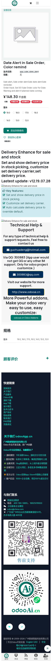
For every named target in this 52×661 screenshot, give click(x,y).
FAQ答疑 (7, 421)
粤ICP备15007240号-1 (26, 645)
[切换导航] (37, 3)
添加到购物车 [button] (17, 130)
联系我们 (7, 418)
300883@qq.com (27, 274)
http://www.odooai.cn (26, 292)
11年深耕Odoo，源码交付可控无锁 (31, 455)
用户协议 (7, 412)
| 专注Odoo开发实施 (16, 642)
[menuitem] (32, 642)
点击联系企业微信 (15, 506)
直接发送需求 (13, 500)
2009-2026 (19, 638)
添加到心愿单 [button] (14, 137)
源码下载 (7, 400)
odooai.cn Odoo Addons (26, 317)
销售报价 (7, 141)
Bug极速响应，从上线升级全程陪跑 (31, 463)
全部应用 (7, 10)
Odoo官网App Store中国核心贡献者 (32, 474)
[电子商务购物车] (30, 3)
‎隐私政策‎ (7, 415)
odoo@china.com (15, 509)
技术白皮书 (8, 409)
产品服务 (7, 394)
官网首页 (7, 388)
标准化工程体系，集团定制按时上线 (31, 459)
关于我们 (7, 391)
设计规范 (7, 406)
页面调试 (7, 424)
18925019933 (36, 503)
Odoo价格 (8, 397)
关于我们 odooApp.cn (18, 436)
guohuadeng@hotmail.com (27, 249)
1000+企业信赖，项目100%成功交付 (32, 478)
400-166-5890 (20, 503)
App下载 (7, 403)
